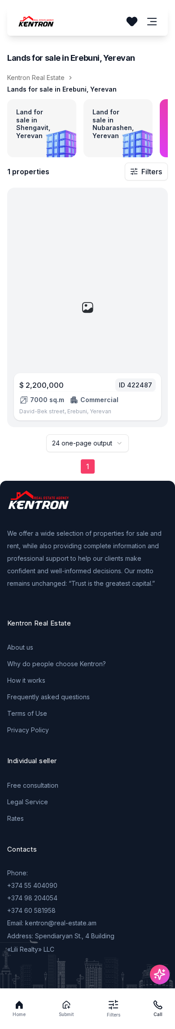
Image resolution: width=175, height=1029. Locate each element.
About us (20, 647)
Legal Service (27, 802)
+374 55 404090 (32, 885)
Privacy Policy (28, 730)
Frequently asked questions (48, 697)
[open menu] (152, 21)
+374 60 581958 (31, 910)
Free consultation (32, 785)
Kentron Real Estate (36, 77)
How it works (26, 680)
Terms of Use (27, 713)
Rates (15, 818)
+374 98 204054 (32, 898)
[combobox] (87, 443)
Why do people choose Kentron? (56, 664)
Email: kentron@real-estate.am (51, 923)
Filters (151, 171)
